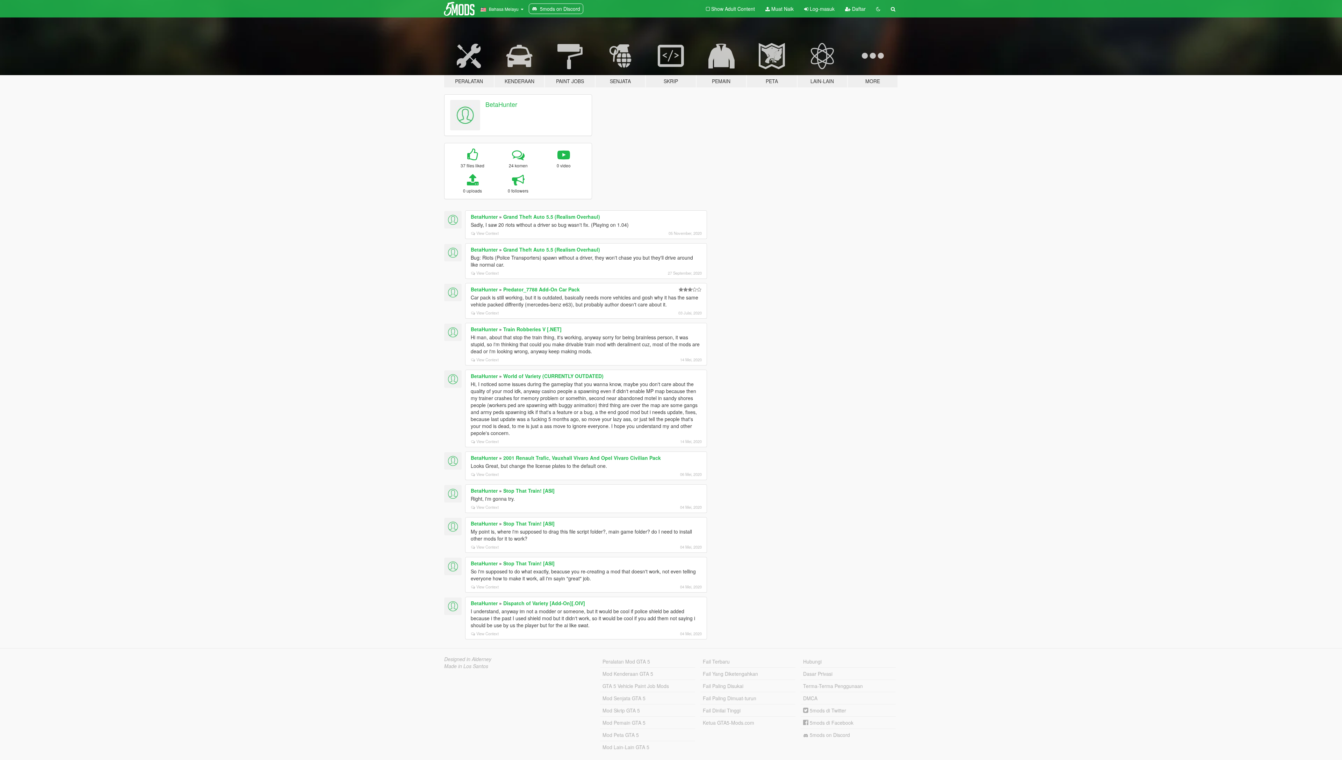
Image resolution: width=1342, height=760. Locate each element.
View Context (487, 233)
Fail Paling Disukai (723, 685)
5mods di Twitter (827, 710)
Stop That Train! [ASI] (529, 490)
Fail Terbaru (716, 661)
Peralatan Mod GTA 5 (626, 661)
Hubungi (812, 661)
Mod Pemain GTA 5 (624, 722)
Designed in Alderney (467, 659)
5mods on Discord (829, 734)
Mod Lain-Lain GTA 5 (626, 747)
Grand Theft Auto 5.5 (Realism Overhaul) (551, 216)
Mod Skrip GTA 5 (621, 710)
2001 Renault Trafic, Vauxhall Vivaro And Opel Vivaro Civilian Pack (582, 457)
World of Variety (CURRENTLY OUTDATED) (553, 375)
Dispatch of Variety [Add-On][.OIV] (544, 603)
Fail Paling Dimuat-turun (729, 698)
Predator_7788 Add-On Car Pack (541, 289)
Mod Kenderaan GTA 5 (628, 673)
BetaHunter (501, 104)
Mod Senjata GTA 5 (624, 698)
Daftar (858, 8)
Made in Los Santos (466, 666)
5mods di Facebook (830, 722)
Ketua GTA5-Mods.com (728, 722)
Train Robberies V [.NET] (532, 329)
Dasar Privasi (817, 673)
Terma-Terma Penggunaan (833, 685)
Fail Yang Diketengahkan (730, 673)
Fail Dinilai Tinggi (722, 710)
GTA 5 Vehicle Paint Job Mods (636, 685)
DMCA (810, 698)
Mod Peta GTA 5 (621, 734)
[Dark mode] (878, 8)
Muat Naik (782, 8)
